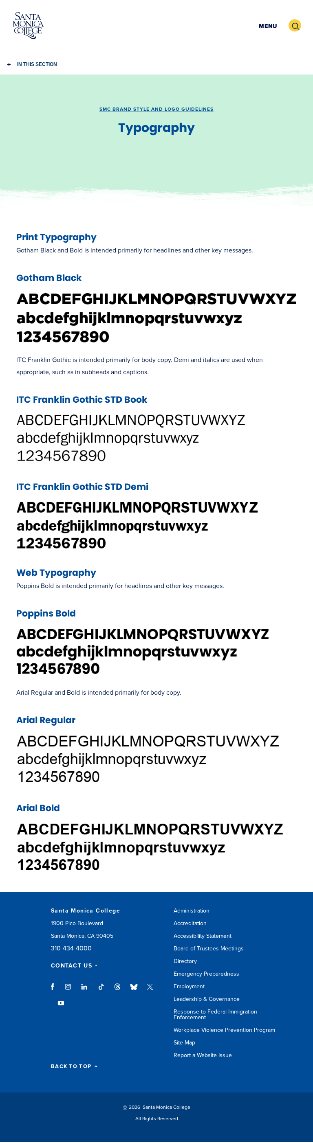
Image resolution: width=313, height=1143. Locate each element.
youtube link (61, 1007)
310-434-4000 (71, 948)
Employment (189, 986)
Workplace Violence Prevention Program (224, 1030)
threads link (118, 991)
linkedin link (84, 991)
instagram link (69, 991)
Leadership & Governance (207, 999)
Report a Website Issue (203, 1055)
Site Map (184, 1042)
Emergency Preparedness (206, 973)
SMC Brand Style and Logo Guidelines (156, 109)
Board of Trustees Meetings (209, 948)
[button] (267, 26)
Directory (185, 961)
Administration (191, 910)
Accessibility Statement (202, 935)
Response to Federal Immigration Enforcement (215, 1014)
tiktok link (101, 991)
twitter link (150, 991)
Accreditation (190, 923)
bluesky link (134, 991)
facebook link (55, 991)
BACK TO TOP (71, 1067)
